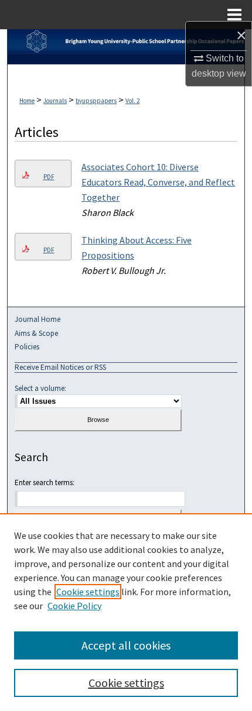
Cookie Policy (74, 606)
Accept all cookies (126, 645)
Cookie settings (88, 591)
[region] (126, 612)
